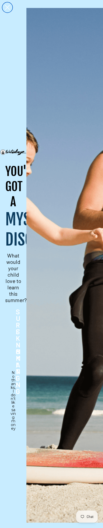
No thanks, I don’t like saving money (13, 376)
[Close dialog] (7, 7)
